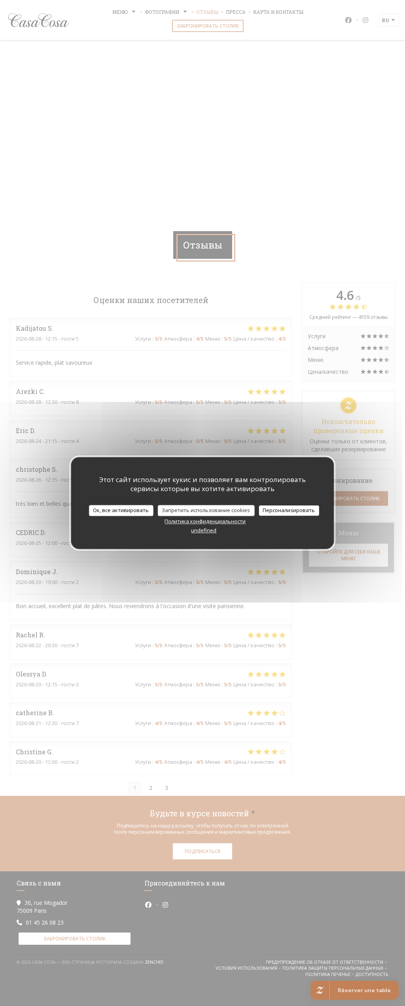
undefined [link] (203, 530)
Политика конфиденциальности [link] (205, 521)
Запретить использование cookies (206, 510)
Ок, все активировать (121, 510)
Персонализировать (289, 510)
